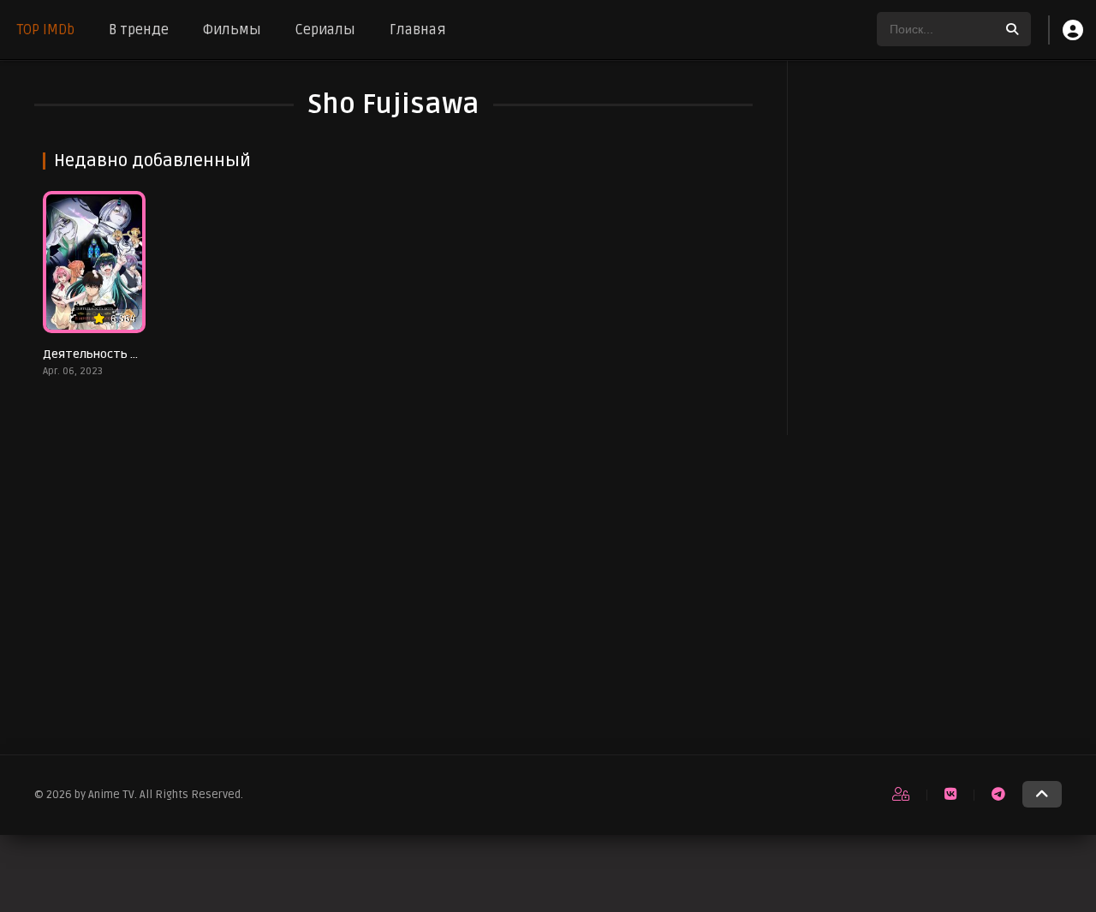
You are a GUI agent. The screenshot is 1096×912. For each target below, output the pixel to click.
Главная (418, 30)
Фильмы (232, 30)
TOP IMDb (45, 30)
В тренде (139, 30)
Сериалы (325, 30)
